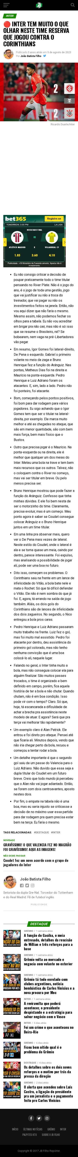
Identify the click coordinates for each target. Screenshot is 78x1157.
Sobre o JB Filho (51, 1135)
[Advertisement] (39, 169)
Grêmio (51, 1129)
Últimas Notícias (32, 1129)
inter (56, 832)
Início (15, 1129)
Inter (63, 1129)
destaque (42, 832)
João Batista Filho (30, 56)
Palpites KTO (29, 1135)
